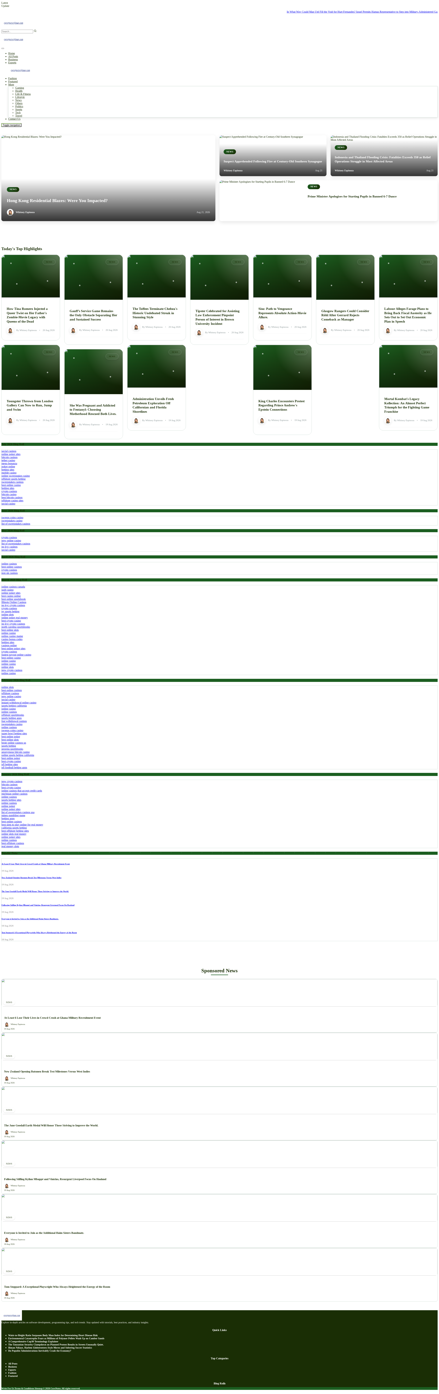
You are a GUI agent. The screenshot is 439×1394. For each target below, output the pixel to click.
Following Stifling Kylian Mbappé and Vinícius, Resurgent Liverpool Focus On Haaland (38, 905)
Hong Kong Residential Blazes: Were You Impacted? (57, 200)
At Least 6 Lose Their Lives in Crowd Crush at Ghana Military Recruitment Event (36, 864)
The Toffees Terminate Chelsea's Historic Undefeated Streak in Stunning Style (155, 313)
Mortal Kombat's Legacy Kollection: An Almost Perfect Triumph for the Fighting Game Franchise (406, 405)
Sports (18, 109)
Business (13, 59)
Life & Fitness (23, 94)
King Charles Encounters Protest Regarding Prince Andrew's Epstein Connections (281, 405)
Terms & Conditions (24, 1388)
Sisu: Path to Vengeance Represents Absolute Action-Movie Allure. (282, 313)
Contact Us (14, 118)
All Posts (13, 56)
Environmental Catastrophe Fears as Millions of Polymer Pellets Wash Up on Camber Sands (56, 1338)
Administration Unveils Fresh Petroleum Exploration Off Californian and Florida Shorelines (153, 405)
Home (11, 53)
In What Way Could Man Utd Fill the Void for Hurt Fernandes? (289, 11)
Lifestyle (20, 97)
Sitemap (39, 1388)
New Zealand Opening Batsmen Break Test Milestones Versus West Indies (31, 878)
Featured (13, 81)
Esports (12, 62)
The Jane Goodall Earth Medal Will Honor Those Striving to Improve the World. (35, 891)
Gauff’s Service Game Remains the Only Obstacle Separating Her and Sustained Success (93, 315)
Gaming (19, 87)
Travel (18, 115)
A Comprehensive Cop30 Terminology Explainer (33, 1341)
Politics (19, 106)
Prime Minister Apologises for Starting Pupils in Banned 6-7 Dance (352, 196)
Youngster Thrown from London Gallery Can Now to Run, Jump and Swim (30, 405)
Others (18, 103)
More (11, 84)
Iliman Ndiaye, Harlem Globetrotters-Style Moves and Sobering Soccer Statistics (50, 1347)
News (18, 100)
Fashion (12, 78)
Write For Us (7, 1388)
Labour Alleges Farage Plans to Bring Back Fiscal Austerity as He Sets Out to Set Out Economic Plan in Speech (407, 315)
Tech (18, 112)
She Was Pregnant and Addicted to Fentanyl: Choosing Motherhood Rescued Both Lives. (93, 409)
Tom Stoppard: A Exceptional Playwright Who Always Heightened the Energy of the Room (39, 933)
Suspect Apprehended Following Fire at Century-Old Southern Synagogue (273, 161)
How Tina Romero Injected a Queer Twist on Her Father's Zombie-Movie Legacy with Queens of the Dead (27, 315)
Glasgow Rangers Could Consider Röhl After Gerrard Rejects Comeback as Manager (345, 315)
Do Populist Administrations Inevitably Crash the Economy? (39, 1351)
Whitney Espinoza (25, 212)
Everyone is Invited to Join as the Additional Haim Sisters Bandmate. (30, 919)
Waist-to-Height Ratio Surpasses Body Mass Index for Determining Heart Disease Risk (53, 1335)
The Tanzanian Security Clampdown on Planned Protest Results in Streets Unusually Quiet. (56, 1344)
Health (18, 90)
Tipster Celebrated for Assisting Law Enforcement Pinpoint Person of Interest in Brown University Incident (217, 317)
